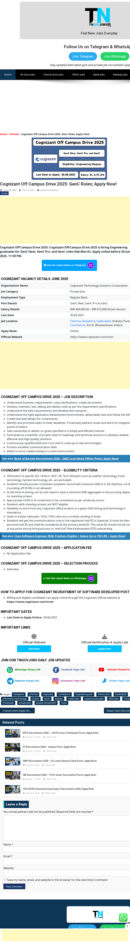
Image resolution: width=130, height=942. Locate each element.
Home (3, 134)
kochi (47, 698)
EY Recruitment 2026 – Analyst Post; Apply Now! (49, 747)
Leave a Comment (49, 190)
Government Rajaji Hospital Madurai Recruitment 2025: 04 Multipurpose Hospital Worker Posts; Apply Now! (19, 710)
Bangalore (88, 321)
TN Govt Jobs (27, 74)
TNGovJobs (28, 190)
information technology (15, 698)
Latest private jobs (94, 698)
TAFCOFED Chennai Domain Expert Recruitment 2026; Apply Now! (58, 789)
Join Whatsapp (115, 56)
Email (8, 856)
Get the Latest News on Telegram (66, 265)
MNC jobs (113, 698)
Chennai (14, 134)
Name (8, 844)
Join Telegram (83, 56)
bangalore (19, 694)
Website (8, 868)
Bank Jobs (99, 74)
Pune (64, 702)
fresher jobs (104, 694)
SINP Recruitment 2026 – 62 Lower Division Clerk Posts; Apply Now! (60, 761)
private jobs (25, 702)
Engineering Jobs (84, 694)
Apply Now (104, 648)
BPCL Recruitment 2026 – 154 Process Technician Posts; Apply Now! (61, 733)
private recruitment (46, 702)
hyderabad (120, 694)
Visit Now (34, 648)
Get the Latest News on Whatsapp (66, 578)
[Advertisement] (65, 103)
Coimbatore (77, 325)
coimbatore (64, 694)
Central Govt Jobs (53, 74)
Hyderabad (104, 321)
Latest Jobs (73, 698)
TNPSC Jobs (78, 74)
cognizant (48, 694)
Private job (8, 702)
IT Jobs (4, 193)
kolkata (59, 698)
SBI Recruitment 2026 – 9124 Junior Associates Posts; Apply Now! (59, 775)
